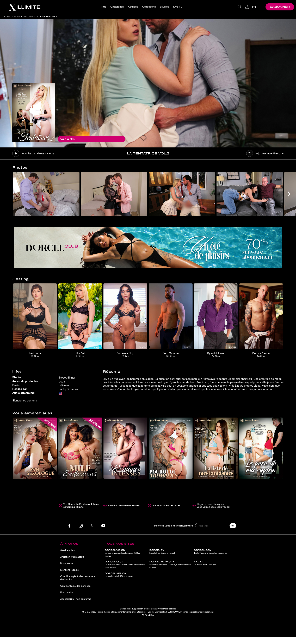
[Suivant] (289, 194)
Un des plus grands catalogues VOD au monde (122, 553)
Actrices (133, 7)
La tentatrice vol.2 (48, 17)
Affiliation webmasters (72, 556)
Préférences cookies (166, 609)
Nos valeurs (66, 563)
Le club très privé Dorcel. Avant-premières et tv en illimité (125, 565)
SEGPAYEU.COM (174, 612)
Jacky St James (68, 389)
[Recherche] (240, 7)
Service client (67, 550)
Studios (164, 7)
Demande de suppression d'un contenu (138, 609)
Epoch (151, 612)
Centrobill (159, 612)
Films (103, 7)
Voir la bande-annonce (38, 153)
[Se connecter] (247, 7)
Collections (149, 7)
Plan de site (66, 592)
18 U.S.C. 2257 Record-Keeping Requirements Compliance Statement (114, 612)
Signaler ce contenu (24, 400)
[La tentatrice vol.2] (33, 112)
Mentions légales (69, 569)
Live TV (177, 7)
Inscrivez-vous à (173, 525)
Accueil (7, 17)
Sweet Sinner (29, 17)
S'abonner (280, 6)
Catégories (117, 7)
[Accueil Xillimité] (24, 7)
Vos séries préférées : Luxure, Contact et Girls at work (170, 565)
